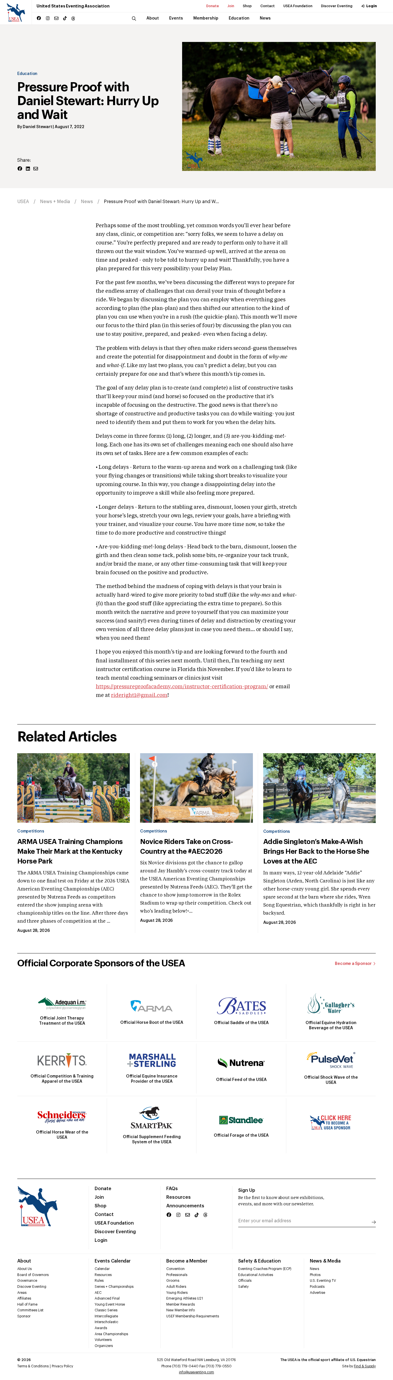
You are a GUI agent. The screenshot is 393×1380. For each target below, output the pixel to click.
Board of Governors (33, 1275)
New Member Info (180, 1310)
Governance (27, 1280)
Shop (247, 6)
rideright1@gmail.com (139, 695)
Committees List (30, 1310)
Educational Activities (255, 1275)
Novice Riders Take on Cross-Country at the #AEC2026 (186, 846)
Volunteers (103, 1340)
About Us (24, 1269)
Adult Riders (176, 1286)
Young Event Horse (110, 1304)
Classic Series (106, 1310)
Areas (21, 1292)
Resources (178, 1197)
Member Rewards (180, 1304)
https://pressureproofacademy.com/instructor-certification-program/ (182, 686)
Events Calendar (112, 1261)
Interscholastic (106, 1322)
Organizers (104, 1346)
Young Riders (177, 1292)
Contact (267, 6)
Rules (99, 1280)
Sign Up (246, 1190)
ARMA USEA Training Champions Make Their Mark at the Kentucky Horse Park (70, 851)
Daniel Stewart (37, 127)
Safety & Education (259, 1261)
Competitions (30, 831)
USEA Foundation (297, 6)
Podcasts (317, 1286)
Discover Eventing (336, 6)
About (24, 1261)
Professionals (176, 1275)
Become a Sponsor (353, 964)
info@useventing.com (196, 1372)
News (87, 201)
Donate (212, 6)
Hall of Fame (27, 1304)
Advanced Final (107, 1298)
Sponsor (23, 1316)
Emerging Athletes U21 (184, 1298)
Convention (175, 1269)
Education (27, 74)
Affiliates (24, 1298)
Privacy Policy (62, 1366)
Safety (243, 1286)
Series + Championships (114, 1286)
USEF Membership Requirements (192, 1316)
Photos (315, 1275)
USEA (23, 201)
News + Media (55, 201)
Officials (244, 1280)
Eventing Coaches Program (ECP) (264, 1269)
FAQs (172, 1188)
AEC (98, 1292)
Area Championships (111, 1334)
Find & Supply (365, 1366)
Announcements (185, 1206)
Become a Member (186, 1261)
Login (371, 6)
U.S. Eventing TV (323, 1280)
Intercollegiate (106, 1316)
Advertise (317, 1292)
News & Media (325, 1261)
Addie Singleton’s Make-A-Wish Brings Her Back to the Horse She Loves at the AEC (316, 851)
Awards (101, 1328)
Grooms (172, 1280)
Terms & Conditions (33, 1366)
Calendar (102, 1269)
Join (231, 6)
